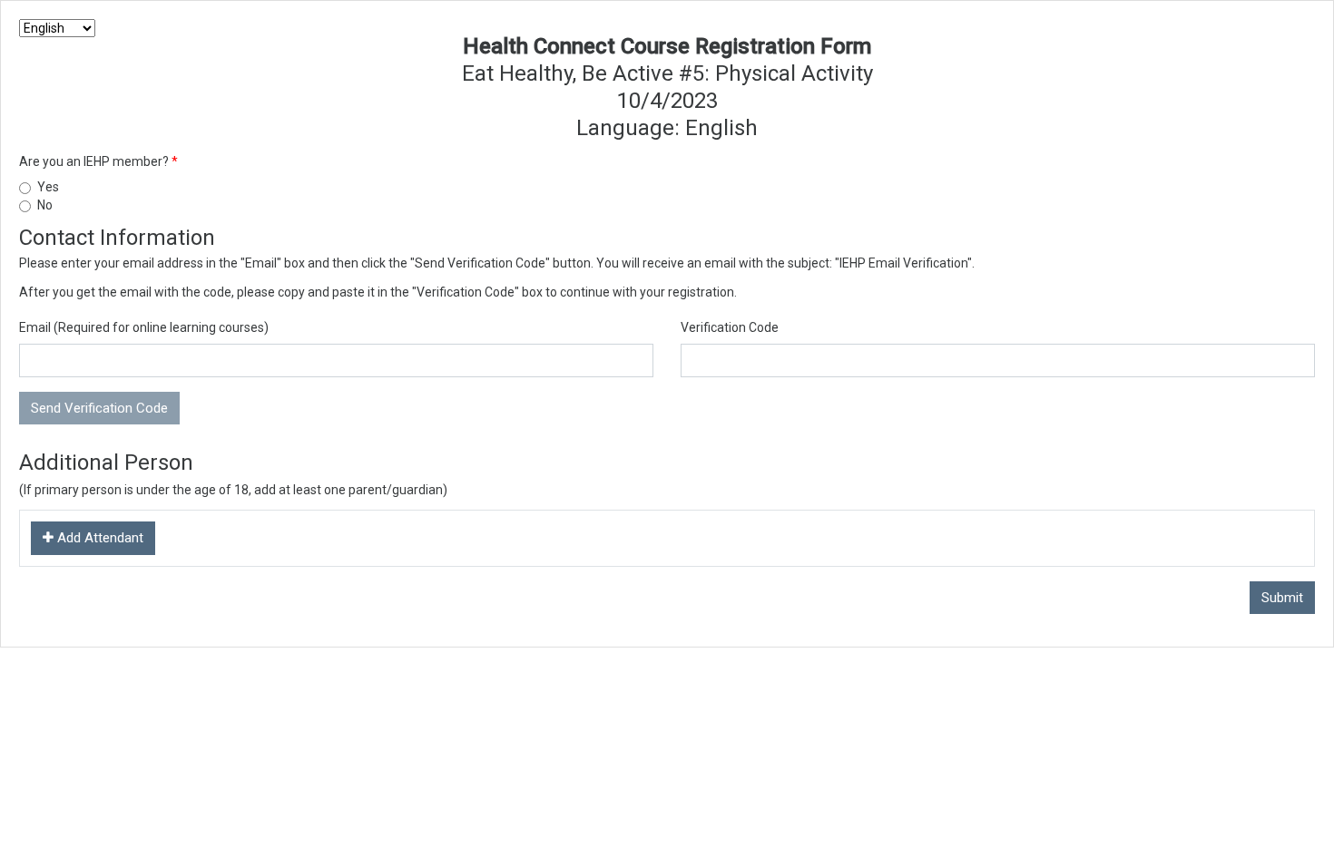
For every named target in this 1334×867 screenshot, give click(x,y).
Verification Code (730, 327)
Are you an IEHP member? (95, 161)
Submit (1282, 597)
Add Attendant (98, 538)
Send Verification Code (99, 408)
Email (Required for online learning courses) (144, 327)
